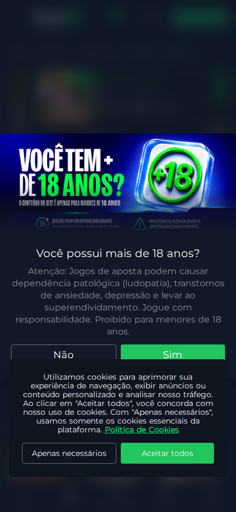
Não (63, 355)
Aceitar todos (167, 453)
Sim (172, 355)
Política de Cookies (142, 430)
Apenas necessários (69, 453)
